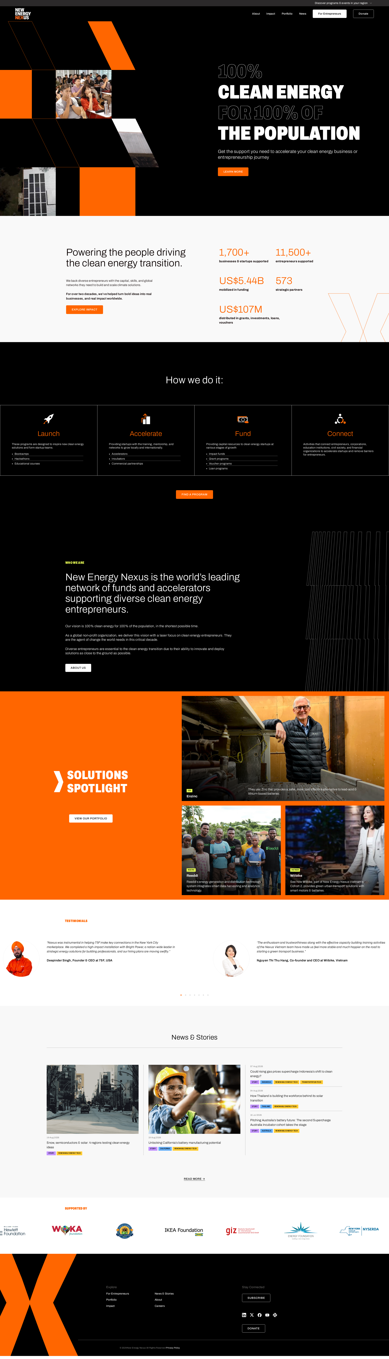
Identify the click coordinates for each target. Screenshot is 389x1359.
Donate (363, 13)
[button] (181, 995)
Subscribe (256, 1297)
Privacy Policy (173, 1348)
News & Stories (164, 1293)
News (302, 13)
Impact (270, 13)
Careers (160, 1305)
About (256, 13)
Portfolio (287, 13)
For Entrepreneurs (329, 13)
